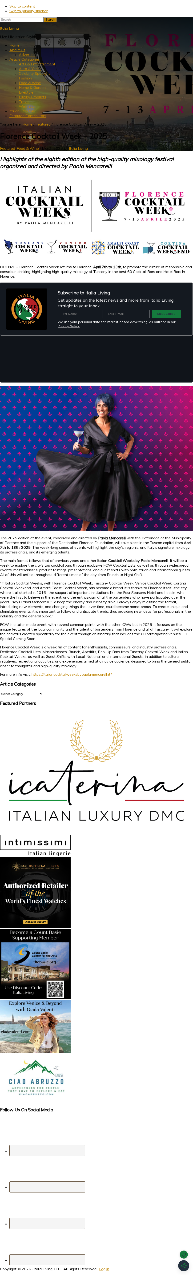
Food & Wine (28, 148)
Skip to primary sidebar (28, 10)
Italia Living (9, 28)
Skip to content (22, 6)
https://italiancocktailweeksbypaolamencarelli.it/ (72, 674)
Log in (104, 1269)
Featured (7, 148)
